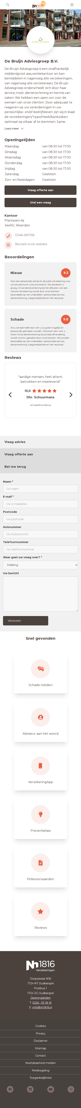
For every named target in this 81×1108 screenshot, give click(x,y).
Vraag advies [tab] (15, 442)
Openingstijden (41, 998)
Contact (40, 1055)
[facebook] (10, 1089)
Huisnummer (12, 527)
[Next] (70, 395)
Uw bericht (11, 573)
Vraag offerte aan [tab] (19, 454)
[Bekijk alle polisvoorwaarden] (40, 866)
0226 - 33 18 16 (41, 1002)
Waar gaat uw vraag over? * (22, 557)
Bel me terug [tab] (15, 467)
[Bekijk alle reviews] (40, 915)
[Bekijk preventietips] (40, 818)
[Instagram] (71, 1089)
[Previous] (10, 395)
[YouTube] (50, 1089)
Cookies (40, 1026)
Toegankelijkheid (40, 1077)
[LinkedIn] (30, 1089)
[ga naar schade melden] (40, 672)
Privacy (40, 1033)
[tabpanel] (40, 552)
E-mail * (8, 496)
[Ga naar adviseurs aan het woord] (40, 721)
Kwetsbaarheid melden (40, 1063)
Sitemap (40, 1048)
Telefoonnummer (15, 542)
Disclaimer (40, 1040)
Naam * (8, 481)
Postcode (10, 512)
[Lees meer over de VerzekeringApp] (40, 769)
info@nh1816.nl (42, 1007)
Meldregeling (40, 1070)
